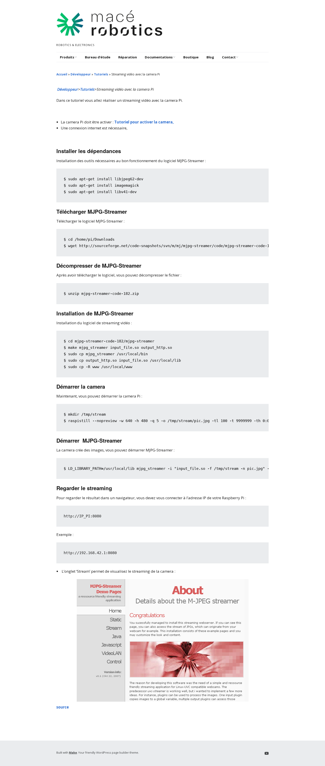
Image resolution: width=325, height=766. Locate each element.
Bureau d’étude (97, 57)
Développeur (81, 74)
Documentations (159, 57)
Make (73, 752)
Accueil (61, 74)
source (62, 707)
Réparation (127, 57)
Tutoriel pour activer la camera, (144, 122)
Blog (210, 57)
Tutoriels (101, 74)
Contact (229, 57)
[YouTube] (266, 753)
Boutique (191, 57)
